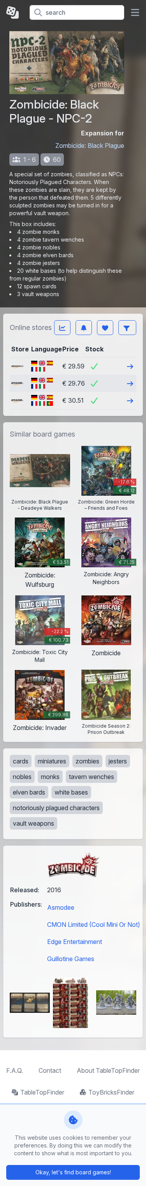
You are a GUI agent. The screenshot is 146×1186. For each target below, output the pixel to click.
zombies (87, 761)
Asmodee (60, 907)
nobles (22, 777)
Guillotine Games (70, 959)
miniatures (52, 761)
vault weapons (33, 823)
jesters (118, 761)
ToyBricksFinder (111, 1092)
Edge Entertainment (74, 942)
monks (50, 777)
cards (20, 761)
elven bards (29, 792)
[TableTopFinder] (14, 12)
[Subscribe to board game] (84, 327)
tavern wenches (91, 777)
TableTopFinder (42, 1092)
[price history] (62, 327)
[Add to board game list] (105, 327)
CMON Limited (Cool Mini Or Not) (93, 924)
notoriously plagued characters (56, 808)
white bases (71, 792)
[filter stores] (127, 327)
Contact (50, 1070)
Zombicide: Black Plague (89, 145)
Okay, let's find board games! (73, 1172)
